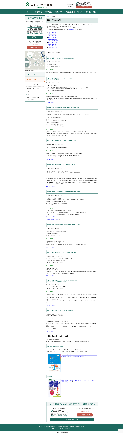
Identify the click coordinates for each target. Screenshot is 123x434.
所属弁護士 (49, 11)
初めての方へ (35, 74)
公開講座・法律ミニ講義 (33, 88)
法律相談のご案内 (91, 11)
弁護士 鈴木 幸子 (52, 32)
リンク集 (29, 91)
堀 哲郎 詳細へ (50, 102)
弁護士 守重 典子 (52, 45)
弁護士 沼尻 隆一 (52, 35)
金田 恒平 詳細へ (50, 186)
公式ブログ (30, 94)
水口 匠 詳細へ (50, 159)
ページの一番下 (71, 29)
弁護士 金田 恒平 (52, 39)
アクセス (79, 11)
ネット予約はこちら (84, 7)
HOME (48, 16)
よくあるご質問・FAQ (32, 84)
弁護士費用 (69, 11)
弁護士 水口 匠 (52, 37)
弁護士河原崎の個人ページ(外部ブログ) (33, 98)
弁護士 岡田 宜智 (52, 44)
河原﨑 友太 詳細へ (51, 216)
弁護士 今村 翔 (52, 47)
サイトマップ (55, 428)
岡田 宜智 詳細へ (50, 275)
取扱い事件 (59, 11)
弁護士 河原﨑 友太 (53, 40)
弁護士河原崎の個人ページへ (52, 219)
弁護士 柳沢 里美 (52, 42)
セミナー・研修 (35, 79)
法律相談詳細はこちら (72, 419)
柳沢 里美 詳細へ (50, 247)
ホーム (29, 11)
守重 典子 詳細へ (50, 305)
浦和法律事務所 (39, 4)
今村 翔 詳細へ (50, 331)
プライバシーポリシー (65, 428)
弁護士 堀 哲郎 (52, 34)
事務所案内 (38, 11)
